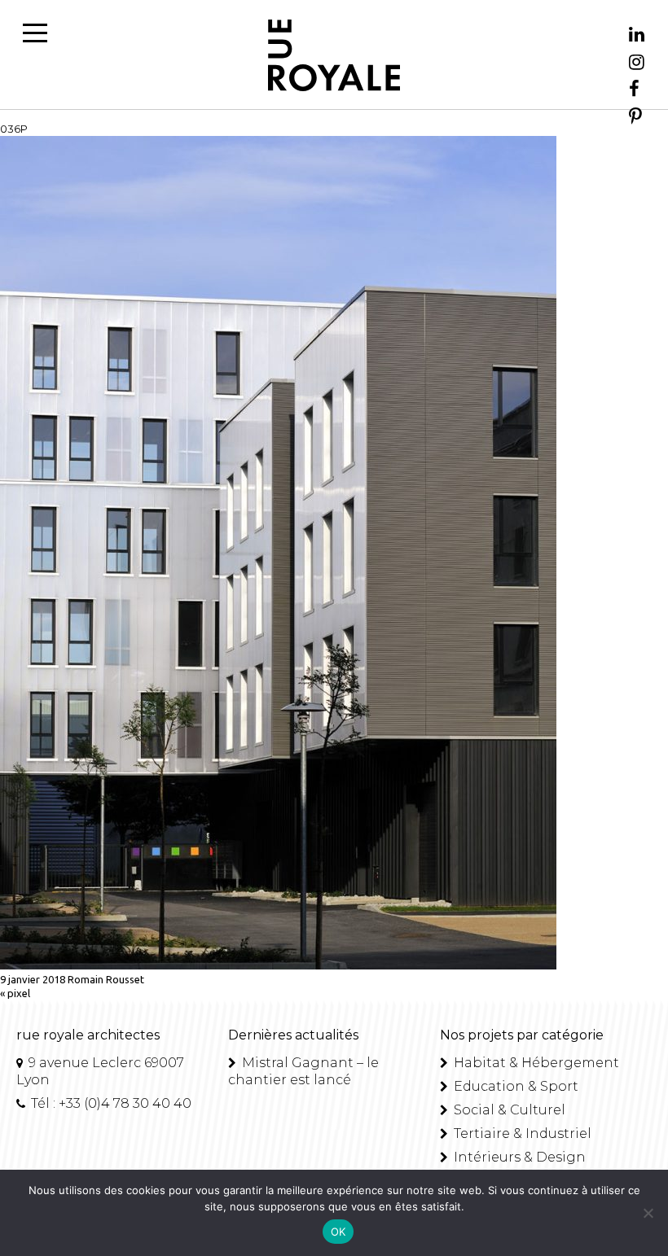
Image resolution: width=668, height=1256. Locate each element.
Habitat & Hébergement (534, 1062)
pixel (18, 993)
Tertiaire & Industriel (520, 1133)
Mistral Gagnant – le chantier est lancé (303, 1071)
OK (338, 1231)
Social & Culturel (507, 1110)
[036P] (278, 965)
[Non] (647, 1213)
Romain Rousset (106, 979)
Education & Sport (514, 1086)
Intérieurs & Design (518, 1157)
